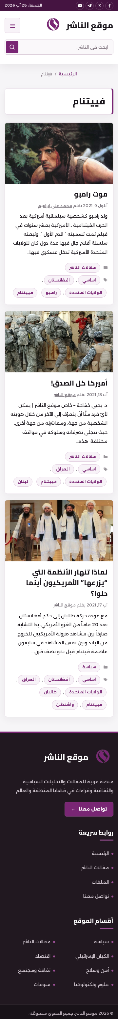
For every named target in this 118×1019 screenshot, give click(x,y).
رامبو (51, 292)
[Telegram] (90, 6)
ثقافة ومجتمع (34, 970)
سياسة (89, 666)
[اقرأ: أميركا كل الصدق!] (59, 341)
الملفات (100, 882)
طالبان (50, 691)
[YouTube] (80, 6)
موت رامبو (91, 194)
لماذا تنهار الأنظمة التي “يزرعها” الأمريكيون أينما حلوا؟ (67, 583)
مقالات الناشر (82, 267)
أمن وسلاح (97, 970)
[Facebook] (109, 6)
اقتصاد (42, 956)
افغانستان (59, 280)
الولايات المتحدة (85, 292)
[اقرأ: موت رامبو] (59, 153)
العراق (63, 469)
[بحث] (12, 47)
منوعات (42, 984)
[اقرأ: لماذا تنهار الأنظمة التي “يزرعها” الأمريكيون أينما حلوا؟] (59, 530)
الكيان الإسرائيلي (92, 956)
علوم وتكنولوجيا (91, 984)
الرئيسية (68, 73)
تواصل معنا (96, 896)
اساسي (89, 280)
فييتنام (25, 292)
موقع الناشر (90, 25)
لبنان (23, 481)
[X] (99, 6)
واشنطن (65, 704)
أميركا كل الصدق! (79, 383)
